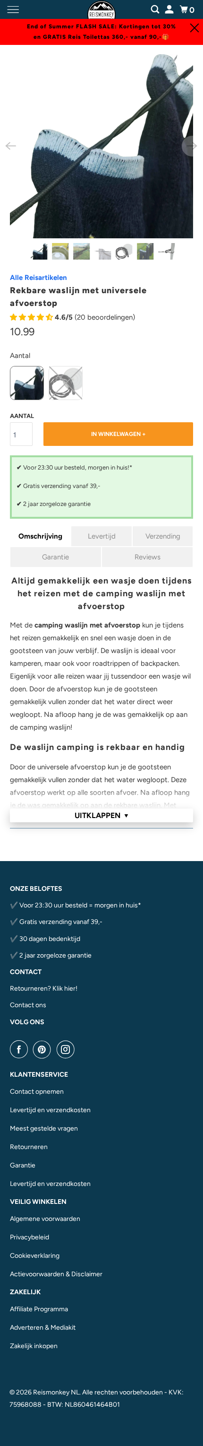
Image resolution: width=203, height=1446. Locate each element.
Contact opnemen (37, 1092)
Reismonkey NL (56, 1392)
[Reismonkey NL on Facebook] (21, 1049)
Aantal (20, 355)
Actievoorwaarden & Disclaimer (56, 1274)
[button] (32, 317)
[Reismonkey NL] (101, 10)
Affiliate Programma (39, 1309)
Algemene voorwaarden (45, 1219)
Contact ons (28, 1005)
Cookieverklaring (34, 1256)
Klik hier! (64, 988)
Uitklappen (102, 815)
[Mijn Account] (170, 8)
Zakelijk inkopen (34, 1346)
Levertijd (102, 536)
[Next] (192, 146)
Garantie (55, 557)
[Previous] (10, 146)
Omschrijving (40, 536)
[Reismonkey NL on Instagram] (67, 1049)
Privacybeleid (29, 1237)
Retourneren (29, 1147)
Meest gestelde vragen (44, 1128)
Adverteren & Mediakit (43, 1328)
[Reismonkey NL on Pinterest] (44, 1049)
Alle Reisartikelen (38, 277)
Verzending (162, 536)
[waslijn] (102, 146)
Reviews (148, 557)
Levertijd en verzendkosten (50, 1110)
